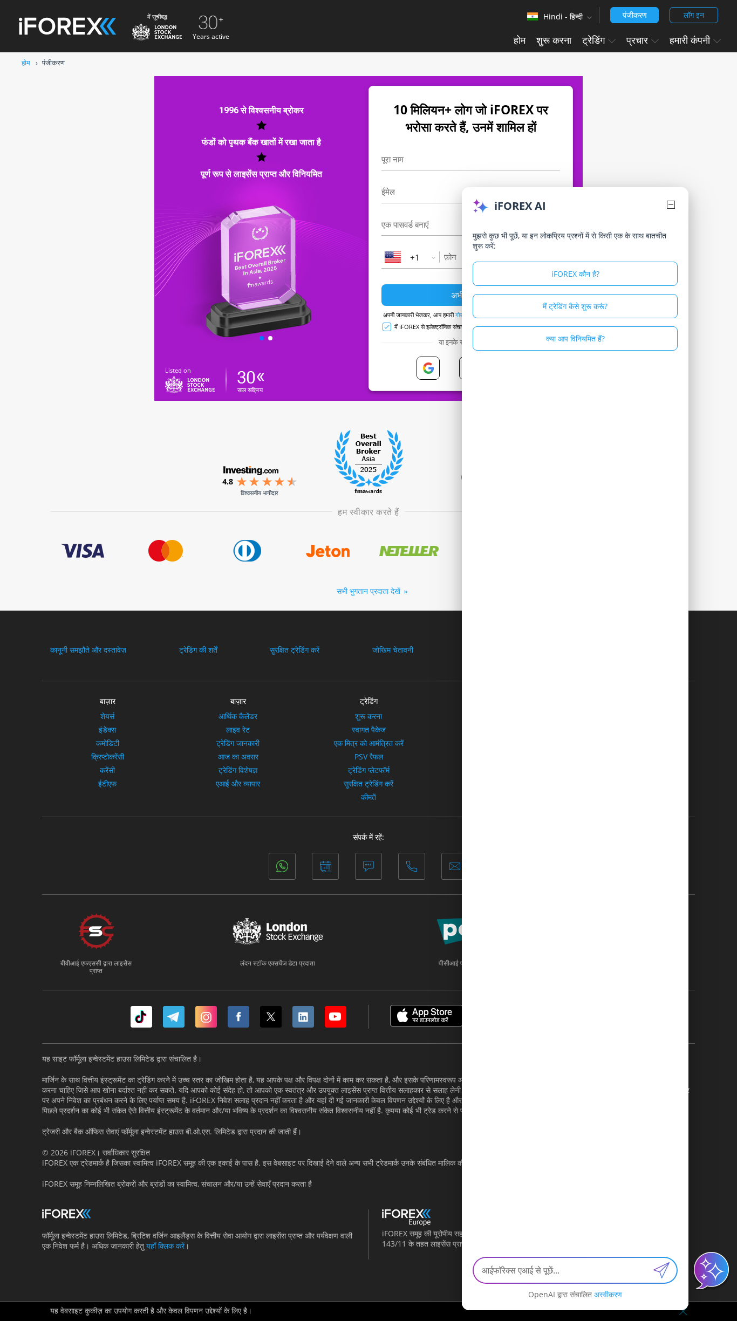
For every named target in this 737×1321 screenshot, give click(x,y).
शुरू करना (553, 39)
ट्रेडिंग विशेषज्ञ (238, 770)
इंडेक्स (107, 730)
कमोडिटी (107, 743)
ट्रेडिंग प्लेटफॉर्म (369, 770)
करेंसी (107, 770)
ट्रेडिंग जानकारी (238, 743)
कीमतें (368, 797)
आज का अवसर (238, 757)
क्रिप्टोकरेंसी (107, 757)
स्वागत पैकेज (369, 730)
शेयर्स (107, 716)
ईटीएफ (107, 784)
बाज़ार (107, 701)
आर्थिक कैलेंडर (238, 716)
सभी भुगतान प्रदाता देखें (368, 591)
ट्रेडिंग (369, 701)
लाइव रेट (238, 730)
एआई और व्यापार (238, 784)
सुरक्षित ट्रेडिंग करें (294, 650)
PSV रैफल (368, 757)
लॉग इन (694, 15)
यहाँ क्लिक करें (165, 1246)
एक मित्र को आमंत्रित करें (369, 743)
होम (520, 39)
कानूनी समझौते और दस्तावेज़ (88, 650)
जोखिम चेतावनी (392, 650)
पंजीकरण (635, 15)
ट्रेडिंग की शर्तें (198, 650)
